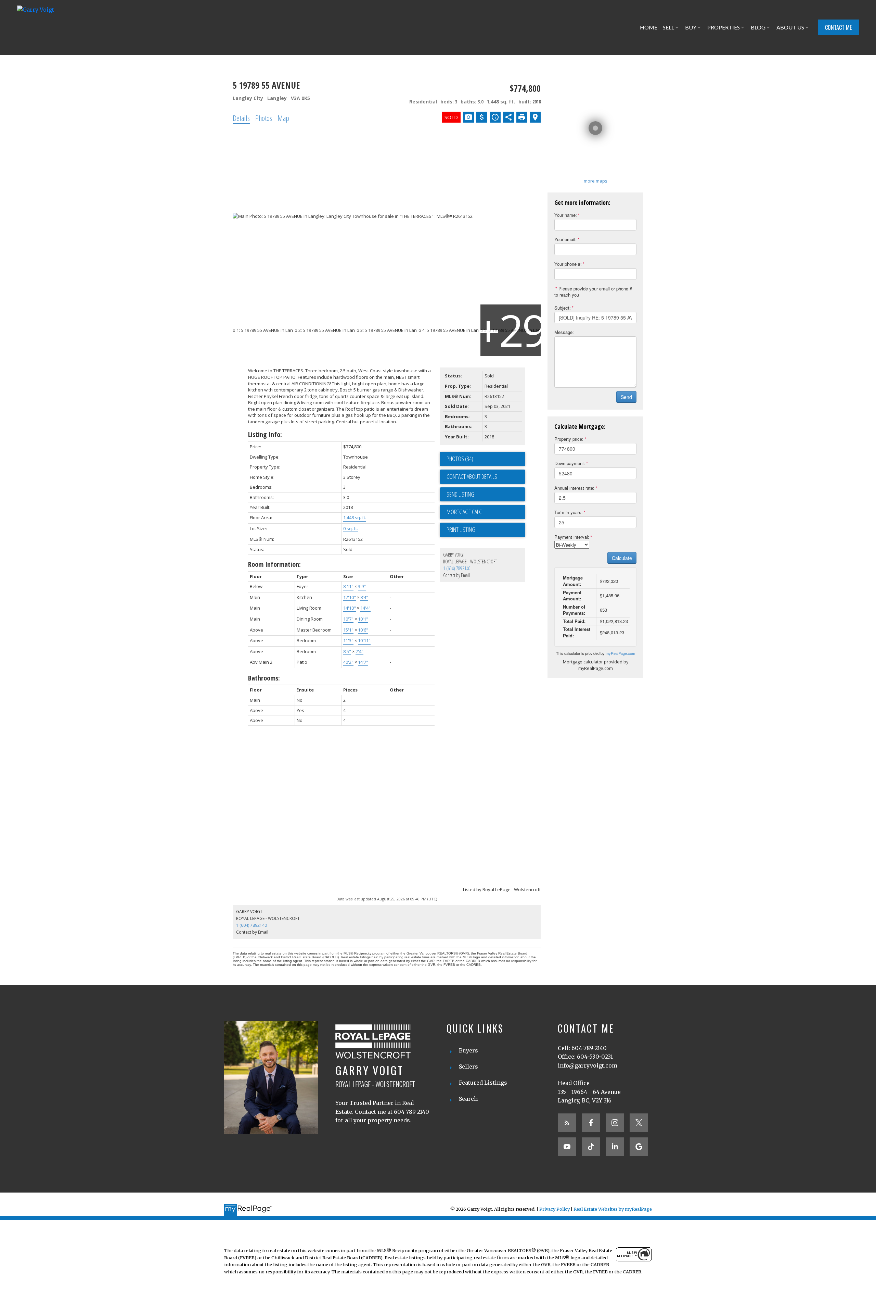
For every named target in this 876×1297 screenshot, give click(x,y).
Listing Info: (265, 434)
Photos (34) (460, 458)
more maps (595, 181)
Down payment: (569, 463)
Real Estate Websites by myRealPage (613, 1209)
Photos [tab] (263, 118)
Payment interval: (571, 537)
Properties (723, 27)
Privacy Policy (554, 1209)
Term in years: (568, 512)
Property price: (568, 439)
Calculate (622, 557)
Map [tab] (283, 118)
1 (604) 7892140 (457, 568)
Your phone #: (568, 264)
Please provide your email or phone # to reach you (593, 291)
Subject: (562, 307)
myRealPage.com (620, 653)
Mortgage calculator (486, 512)
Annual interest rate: (574, 488)
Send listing (460, 494)
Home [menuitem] (648, 27)
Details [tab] (241, 118)
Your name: (565, 215)
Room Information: (274, 564)
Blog (758, 27)
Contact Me (838, 27)
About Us (790, 27)
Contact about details (472, 476)
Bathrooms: (264, 678)
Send (626, 397)
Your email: (565, 239)
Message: (564, 332)
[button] (838, 27)
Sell (668, 27)
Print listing (461, 529)
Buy (690, 27)
